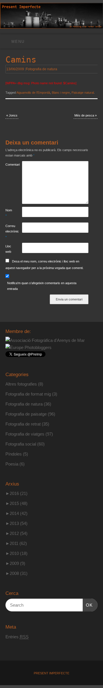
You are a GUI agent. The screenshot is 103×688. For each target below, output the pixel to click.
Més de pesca (85, 115)
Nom (8, 212)
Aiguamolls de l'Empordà (33, 92)
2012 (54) (16, 533)
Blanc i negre (61, 92)
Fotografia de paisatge (26, 414)
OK (88, 604)
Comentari (9, 164)
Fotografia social (20, 444)
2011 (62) (16, 543)
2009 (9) (15, 563)
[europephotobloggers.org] (28, 347)
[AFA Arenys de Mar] (45, 340)
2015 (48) (16, 503)
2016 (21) (16, 493)
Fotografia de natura (41, 69)
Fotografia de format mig (28, 394)
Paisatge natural (83, 92)
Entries (17, 636)
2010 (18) (16, 553)
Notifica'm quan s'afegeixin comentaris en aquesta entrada (41, 285)
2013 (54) (16, 523)
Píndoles (13, 454)
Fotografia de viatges (24, 434)
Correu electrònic (9, 231)
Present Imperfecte (51, 673)
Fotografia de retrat (23, 424)
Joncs (11, 115)
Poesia (11, 464)
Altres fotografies (21, 384)
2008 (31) (16, 573)
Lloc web (8, 248)
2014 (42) (16, 513)
